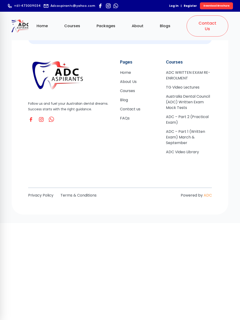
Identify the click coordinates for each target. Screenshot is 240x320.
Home (42, 26)
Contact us (130, 109)
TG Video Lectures (182, 87)
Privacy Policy (40, 195)
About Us (128, 81)
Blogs (165, 26)
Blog (124, 100)
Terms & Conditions (78, 195)
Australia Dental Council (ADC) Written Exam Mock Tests (188, 102)
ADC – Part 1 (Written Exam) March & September (185, 137)
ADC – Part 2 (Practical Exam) (187, 119)
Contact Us (207, 26)
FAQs (125, 118)
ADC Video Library (182, 152)
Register (190, 6)
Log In (174, 6)
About (137, 26)
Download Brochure (216, 5)
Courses (72, 26)
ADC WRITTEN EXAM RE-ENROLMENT (188, 75)
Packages (106, 26)
